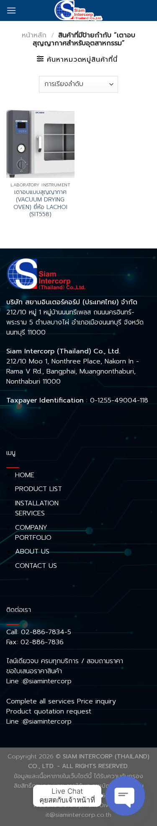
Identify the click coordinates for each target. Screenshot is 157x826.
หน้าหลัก (34, 35)
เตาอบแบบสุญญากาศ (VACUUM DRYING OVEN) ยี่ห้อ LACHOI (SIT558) (40, 203)
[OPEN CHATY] (125, 796)
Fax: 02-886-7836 (35, 642)
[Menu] (11, 10)
